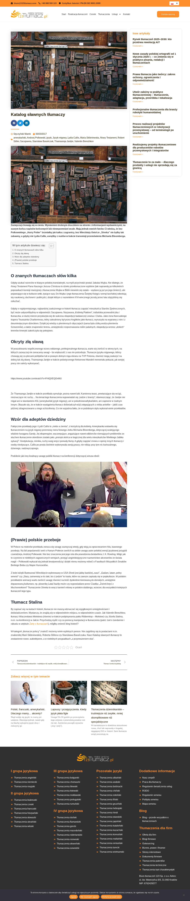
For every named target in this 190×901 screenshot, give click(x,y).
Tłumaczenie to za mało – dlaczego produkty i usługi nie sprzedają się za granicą (155, 165)
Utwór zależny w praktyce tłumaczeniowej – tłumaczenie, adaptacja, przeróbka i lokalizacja (152, 95)
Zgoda (73, 897)
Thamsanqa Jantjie (63, 141)
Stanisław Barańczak (42, 141)
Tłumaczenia (104, 14)
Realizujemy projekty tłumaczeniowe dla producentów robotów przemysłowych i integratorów (154, 147)
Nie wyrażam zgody (89, 897)
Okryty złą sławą (21, 253)
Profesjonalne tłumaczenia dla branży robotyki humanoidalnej (155, 111)
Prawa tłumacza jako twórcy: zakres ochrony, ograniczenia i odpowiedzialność (154, 77)
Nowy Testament (108, 137)
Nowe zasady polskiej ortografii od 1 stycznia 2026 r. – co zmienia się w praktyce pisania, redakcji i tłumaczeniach (154, 58)
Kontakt (126, 14)
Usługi (115, 14)
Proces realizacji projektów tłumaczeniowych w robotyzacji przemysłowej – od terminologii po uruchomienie (153, 128)
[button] (14, 123)
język (49, 137)
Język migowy (59, 137)
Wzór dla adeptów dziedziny (26, 257)
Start (64, 14)
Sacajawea (25, 141)
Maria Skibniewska (89, 137)
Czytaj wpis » (138, 46)
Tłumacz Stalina (21, 263)
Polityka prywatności (111, 897)
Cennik (93, 14)
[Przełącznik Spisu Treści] (50, 245)
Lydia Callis (73, 137)
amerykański (19, 137)
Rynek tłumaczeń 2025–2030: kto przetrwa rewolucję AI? (152, 41)
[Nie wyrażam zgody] (184, 896)
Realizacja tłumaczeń (77, 14)
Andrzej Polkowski (36, 137)
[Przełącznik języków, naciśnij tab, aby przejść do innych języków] (174, 3)
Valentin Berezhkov (84, 141)
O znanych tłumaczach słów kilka (28, 250)
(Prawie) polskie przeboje (25, 260)
